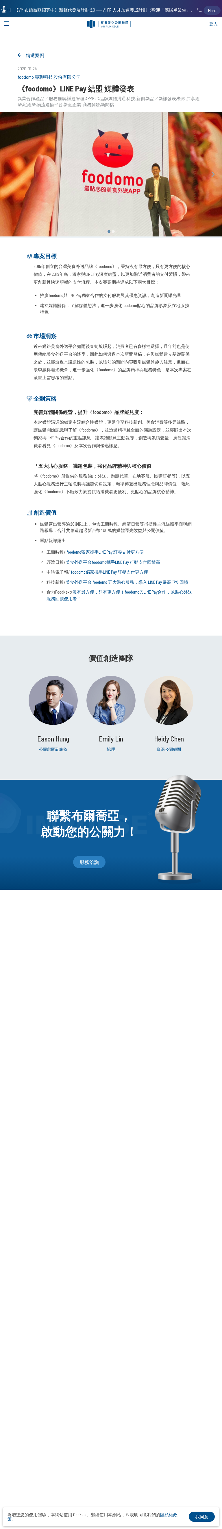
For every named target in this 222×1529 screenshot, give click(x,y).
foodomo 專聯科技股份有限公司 (49, 77)
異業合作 (26, 98)
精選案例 (35, 55)
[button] (109, 231)
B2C (95, 98)
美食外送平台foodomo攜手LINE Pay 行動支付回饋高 (113, 562)
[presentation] (213, 174)
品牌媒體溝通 (113, 98)
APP (88, 98)
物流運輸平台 (50, 104)
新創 (140, 98)
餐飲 (181, 98)
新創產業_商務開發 (82, 104)
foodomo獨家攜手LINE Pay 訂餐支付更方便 (105, 552)
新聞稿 (107, 104)
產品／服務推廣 (51, 98)
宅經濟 (29, 104)
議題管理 (75, 98)
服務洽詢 (89, 862)
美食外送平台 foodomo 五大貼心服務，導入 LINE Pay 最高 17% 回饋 (127, 582)
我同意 (201, 1516)
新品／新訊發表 (161, 98)
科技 (131, 98)
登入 (213, 23)
